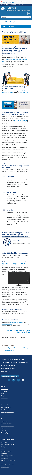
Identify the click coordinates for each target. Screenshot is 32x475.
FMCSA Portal (4, 398)
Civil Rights (4, 446)
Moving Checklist (7, 324)
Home (3, 22)
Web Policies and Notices (7, 465)
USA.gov (3, 462)
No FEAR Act (4, 453)
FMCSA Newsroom (6, 407)
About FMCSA (4, 389)
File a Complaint (9, 350)
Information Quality (6, 451)
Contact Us (4, 430)
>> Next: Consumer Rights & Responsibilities (18, 331)
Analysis (3, 395)
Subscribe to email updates (10, 376)
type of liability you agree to (13, 263)
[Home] (16, 9)
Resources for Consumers (7, 426)
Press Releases (5, 410)
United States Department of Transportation (13, 4)
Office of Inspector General (8, 455)
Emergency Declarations (7, 412)
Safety (2, 393)
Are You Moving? (10, 22)
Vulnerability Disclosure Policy (8, 460)
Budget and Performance (7, 444)
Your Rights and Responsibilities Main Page (16, 348)
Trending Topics (5, 433)
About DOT (4, 442)
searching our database (20, 120)
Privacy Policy (4, 458)
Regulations (4, 391)
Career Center (4, 421)
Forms (2, 428)
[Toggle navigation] (29, 13)
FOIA (2, 449)
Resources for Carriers (6, 423)
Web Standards (5, 467)
